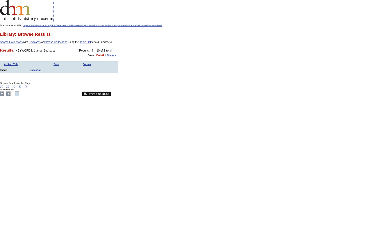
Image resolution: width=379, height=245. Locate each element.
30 (13, 86)
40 (19, 86)
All (26, 86)
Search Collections (11, 42)
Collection (35, 70)
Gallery (111, 55)
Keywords (35, 42)
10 (1, 86)
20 (7, 86)
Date (56, 64)
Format (87, 64)
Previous (8, 93)
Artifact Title (11, 64)
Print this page (96, 93)
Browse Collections (55, 42)
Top (2, 93)
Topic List (85, 42)
